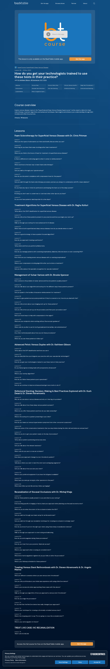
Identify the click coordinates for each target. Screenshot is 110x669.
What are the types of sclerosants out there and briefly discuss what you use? (39, 142)
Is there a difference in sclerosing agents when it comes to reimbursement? (38, 159)
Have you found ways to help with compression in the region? (34, 315)
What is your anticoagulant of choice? (26, 622)
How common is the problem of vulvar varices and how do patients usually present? (41, 281)
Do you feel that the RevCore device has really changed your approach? (37, 604)
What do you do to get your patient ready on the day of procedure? (36, 434)
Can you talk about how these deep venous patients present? (34, 405)
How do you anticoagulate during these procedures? (31, 538)
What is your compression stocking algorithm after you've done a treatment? (39, 263)
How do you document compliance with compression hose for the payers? (38, 176)
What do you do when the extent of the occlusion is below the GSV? (36, 509)
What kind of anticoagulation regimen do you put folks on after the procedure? (39, 556)
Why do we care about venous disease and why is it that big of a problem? (38, 399)
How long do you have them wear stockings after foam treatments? (36, 147)
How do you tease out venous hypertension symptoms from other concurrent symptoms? (43, 422)
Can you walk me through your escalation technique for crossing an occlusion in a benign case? (44, 521)
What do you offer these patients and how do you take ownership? (36, 411)
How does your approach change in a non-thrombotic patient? (34, 457)
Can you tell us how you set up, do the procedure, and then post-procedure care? (41, 310)
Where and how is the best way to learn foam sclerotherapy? (34, 165)
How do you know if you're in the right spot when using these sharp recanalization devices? (43, 527)
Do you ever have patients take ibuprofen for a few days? (33, 199)
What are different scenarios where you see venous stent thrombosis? (37, 575)
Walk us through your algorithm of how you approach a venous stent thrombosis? (40, 593)
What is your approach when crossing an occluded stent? (33, 550)
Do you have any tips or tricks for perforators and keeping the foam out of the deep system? (44, 188)
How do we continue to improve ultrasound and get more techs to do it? (37, 385)
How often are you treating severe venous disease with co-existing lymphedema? (40, 257)
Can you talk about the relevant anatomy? (28, 445)
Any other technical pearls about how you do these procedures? (35, 333)
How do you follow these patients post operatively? (31, 379)
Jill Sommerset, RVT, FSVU (39, 80)
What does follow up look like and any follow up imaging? (32, 486)
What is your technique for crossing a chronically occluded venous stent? (38, 610)
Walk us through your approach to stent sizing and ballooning (34, 532)
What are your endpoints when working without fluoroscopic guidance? (37, 321)
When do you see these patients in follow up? (29, 339)
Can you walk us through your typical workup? (29, 170)
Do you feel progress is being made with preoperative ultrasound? (35, 368)
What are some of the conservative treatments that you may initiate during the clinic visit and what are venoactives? (51, 428)
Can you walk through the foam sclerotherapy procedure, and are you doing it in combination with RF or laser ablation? (52, 182)
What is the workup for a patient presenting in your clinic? (33, 417)
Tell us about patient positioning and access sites (30, 440)
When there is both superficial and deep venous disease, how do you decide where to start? (44, 228)
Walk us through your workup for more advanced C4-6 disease (34, 223)
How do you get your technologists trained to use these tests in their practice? (40, 362)
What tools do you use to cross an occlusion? (29, 451)
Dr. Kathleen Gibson (24, 80)
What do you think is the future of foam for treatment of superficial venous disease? (41, 153)
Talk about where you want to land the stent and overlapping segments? (37, 463)
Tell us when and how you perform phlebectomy (30, 246)
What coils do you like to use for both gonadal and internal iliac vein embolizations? (41, 327)
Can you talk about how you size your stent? (29, 469)
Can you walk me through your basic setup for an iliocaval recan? (35, 515)
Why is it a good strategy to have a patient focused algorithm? (34, 234)
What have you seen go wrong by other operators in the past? (34, 480)
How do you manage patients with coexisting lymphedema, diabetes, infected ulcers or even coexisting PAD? (49, 252)
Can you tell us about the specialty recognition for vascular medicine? (37, 269)
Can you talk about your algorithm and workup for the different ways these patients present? (44, 287)
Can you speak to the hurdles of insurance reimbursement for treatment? (38, 292)
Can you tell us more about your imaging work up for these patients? (36, 304)
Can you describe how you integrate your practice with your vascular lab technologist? (42, 356)
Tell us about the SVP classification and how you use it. (32, 350)
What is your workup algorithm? (25, 374)
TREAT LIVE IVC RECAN (22, 634)
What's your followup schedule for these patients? (30, 561)
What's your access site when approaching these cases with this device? (37, 587)
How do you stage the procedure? (25, 599)
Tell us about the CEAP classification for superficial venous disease (35, 211)
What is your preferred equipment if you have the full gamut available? (36, 474)
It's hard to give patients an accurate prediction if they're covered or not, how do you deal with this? (46, 298)
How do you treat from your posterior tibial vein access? (32, 544)
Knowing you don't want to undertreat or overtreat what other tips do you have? (40, 193)
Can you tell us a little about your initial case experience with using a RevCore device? (41, 581)
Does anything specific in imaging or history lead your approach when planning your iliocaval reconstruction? (49, 504)
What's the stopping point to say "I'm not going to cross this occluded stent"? (39, 616)
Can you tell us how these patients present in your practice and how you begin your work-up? (44, 217)
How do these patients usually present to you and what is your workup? (37, 498)
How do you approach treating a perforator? (29, 240)
